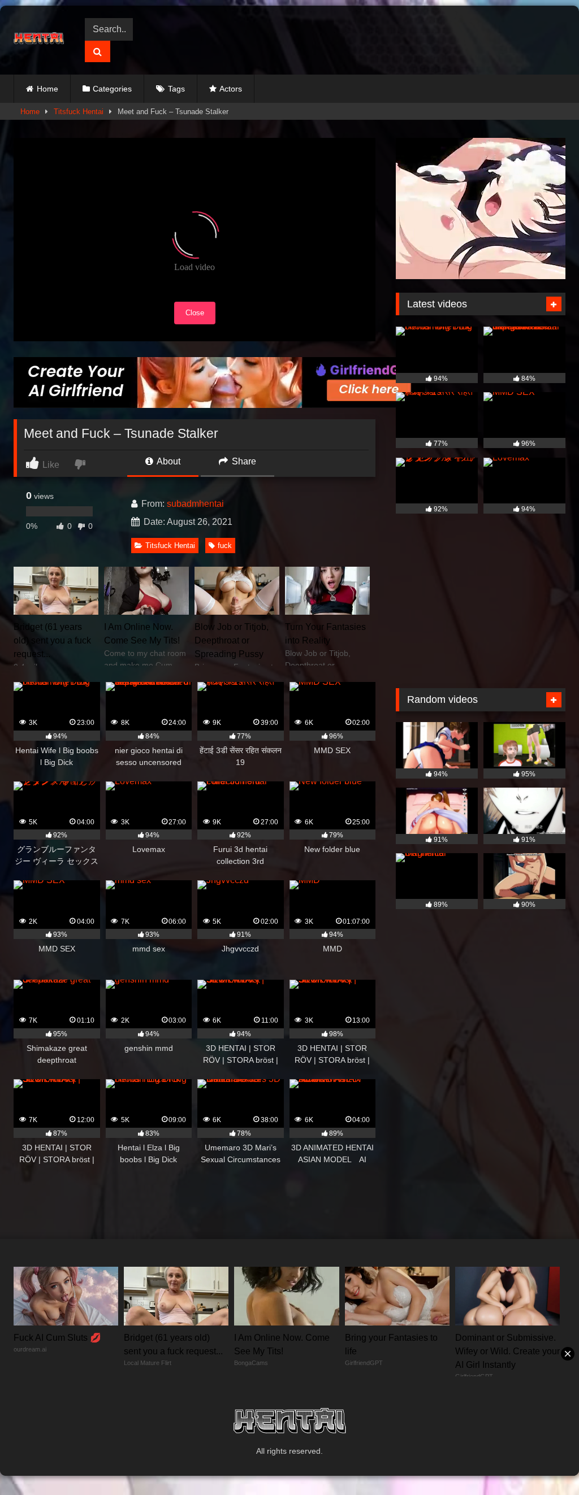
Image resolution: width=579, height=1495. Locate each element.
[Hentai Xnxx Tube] (42, 39)
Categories (112, 88)
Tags (176, 88)
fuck (225, 545)
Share (243, 461)
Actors (230, 88)
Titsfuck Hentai (78, 111)
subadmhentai (195, 504)
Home (47, 88)
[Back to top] (544, 1461)
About (167, 461)
